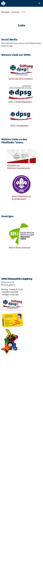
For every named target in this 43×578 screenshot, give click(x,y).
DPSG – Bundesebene (19, 125)
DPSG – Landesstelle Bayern (20, 101)
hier (10, 46)
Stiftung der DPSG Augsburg (21, 78)
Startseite (5, 12)
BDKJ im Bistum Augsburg (19, 247)
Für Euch (15, 12)
